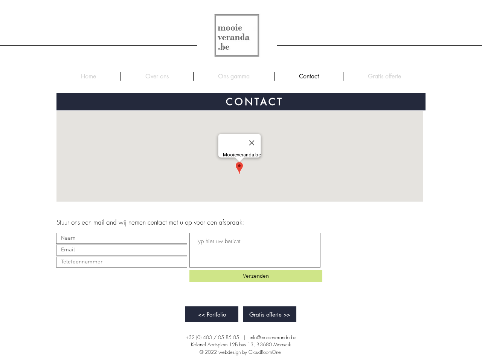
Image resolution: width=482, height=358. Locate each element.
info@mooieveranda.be (273, 337)
